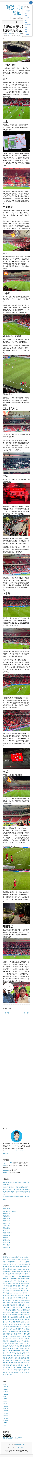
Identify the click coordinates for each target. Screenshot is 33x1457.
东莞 (23, 1360)
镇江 (4, 1312)
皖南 (24, 1266)
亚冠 (4, 1317)
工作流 (19, 1370)
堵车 (11, 1360)
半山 (11, 1317)
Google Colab (13, 1278)
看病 (23, 1329)
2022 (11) (5, 1394)
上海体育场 (6, 1305)
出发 (26, 15)
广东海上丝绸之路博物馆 (13, 1350)
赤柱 (18, 1346)
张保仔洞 (7, 1324)
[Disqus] (16, 1041)
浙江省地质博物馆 (24, 1300)
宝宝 (25, 1288)
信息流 (18, 1307)
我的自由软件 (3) (7, 1233)
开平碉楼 (15, 1360)
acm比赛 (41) (6, 1225)
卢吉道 (22, 1343)
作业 (25, 1324)
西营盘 (28, 1329)
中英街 (24, 1334)
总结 (16, 1295)
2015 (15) (5, 1403)
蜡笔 (26, 1326)
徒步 (13, 1264)
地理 (18, 1278)
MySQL (27, 1305)
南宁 (10, 1353)
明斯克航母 (13, 1336)
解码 (11, 1365)
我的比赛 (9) (6, 1235)
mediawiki (19, 1269)
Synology (5, 1276)
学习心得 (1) (6, 1245)
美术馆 (10, 1283)
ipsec (19, 1319)
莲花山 (17, 1348)
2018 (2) (5, 1396)
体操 (22, 1362)
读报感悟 (20, 1314)
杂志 (11, 1329)
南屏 (17, 1266)
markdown (12, 1259)
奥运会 (19, 1310)
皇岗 (15, 1334)
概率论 (23, 1290)
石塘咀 (22, 1346)
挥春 (7, 1360)
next (9, 1295)
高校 (23, 1298)
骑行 (26, 1264)
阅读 (7, 1286)
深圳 (22, 1288)
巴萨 (13, 1343)
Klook (9, 1348)
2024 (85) (5, 1389)
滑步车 (22, 1326)
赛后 (26, 32)
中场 (26, 27)
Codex (25, 1372)
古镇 (9, 1264)
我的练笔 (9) (6, 1216)
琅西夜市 (13, 1355)
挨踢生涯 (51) (6, 1228)
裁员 (11, 1290)
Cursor (5, 1370)
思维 (27, 1290)
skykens (5, 1172)
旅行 (7, 1288)
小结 (19, 1295)
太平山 (17, 1343)
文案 (4, 1336)
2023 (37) (5, 1391)
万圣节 (19, 1329)
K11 (14, 1346)
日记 (23, 1274)
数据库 (23, 1302)
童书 (19, 1365)
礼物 (15, 1362)
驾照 (12, 1312)
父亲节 (15, 1365)
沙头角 (19, 1334)
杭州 (4, 1293)
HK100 (26, 1271)
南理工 (24, 1259)
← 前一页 (6, 1013)
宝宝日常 (16, 1317)
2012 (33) (5, 1411)
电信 (20, 1276)
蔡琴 (4, 1302)
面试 (19, 1288)
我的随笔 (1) (6, 1247)
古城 (18, 1353)
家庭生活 (10, 1367)
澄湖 (14, 1266)
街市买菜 (8, 1314)
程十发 (18, 1290)
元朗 (22, 1336)
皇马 (9, 1343)
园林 (6, 1266)
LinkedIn (5, 1153)
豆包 (12, 1302)
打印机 (5, 1367)
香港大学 (5, 1346)
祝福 (26, 1295)
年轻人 (18, 1281)
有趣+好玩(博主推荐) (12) (10, 1211)
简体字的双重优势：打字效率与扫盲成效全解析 (16, 1189)
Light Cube (6, 1170)
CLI (25, 1365)
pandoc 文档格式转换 (15, 1257)
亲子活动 (27, 1336)
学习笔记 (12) (6, 1230)
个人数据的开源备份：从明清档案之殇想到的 (15, 1187)
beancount (15, 1338)
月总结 (27, 1262)
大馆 (18, 1341)
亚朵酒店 (23, 1358)
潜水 (17, 1283)
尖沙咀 (11, 1346)
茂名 (23, 1355)
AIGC (24, 1276)
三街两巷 (22, 1353)
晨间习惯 (24, 1319)
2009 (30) (5, 1418)
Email (17, 1151)
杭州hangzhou (7, 1271)
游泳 (4, 1288)
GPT (22, 1307)
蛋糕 (12, 1362)
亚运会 (26, 1286)
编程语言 (5, 1257)
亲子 (4, 1358)
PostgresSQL (7, 1307)
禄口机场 (23, 1312)
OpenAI (27, 1278)
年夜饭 (14, 1353)
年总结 (10, 1266)
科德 (11, 1305)
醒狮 (27, 1353)
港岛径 (5, 1348)
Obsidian (10, 1370)
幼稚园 (24, 1331)
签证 (11, 1288)
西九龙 (8, 1362)
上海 (16, 33)
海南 (7, 1259)
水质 (8, 1317)
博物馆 (23, 1278)
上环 (25, 1338)
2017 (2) (5, 1399)
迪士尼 (15, 1329)
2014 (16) (5, 1406)
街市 (12, 1324)
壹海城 (19, 1336)
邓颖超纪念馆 (6, 1355)
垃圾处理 (14, 1314)
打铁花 (19, 1355)
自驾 (20, 1264)
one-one (5, 1264)
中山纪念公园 (12, 1341)
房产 (14, 1290)
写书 (25, 1307)
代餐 (22, 1305)
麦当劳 (18, 1322)
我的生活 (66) (6, 1218)
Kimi (15, 1302)
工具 (22, 1365)
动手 (14, 1281)
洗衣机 (15, 1286)
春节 (13, 1348)
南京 (16, 1274)
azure (14, 1269)
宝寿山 (17, 1300)
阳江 (26, 1348)
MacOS (5, 1283)
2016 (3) (5, 1401)
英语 (6, 1343)
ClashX (7, 1375)
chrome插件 (25, 1257)
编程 (4, 1300)
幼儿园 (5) (5, 1237)
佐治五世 (23, 1322)
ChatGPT (6, 1281)
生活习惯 (22, 1317)
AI (19, 1338)
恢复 (28, 1365)
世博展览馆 (22, 1283)
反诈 (20, 1331)
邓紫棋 (27, 1302)
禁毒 (16, 1331)
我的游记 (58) (6, 1213)
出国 (4, 1286)
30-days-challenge (18, 1262)
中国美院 (18, 1298)
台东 (6, 1274)
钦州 (22, 1350)
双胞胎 (15, 1288)
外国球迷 (27, 34)
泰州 (7, 1269)
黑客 (19, 1302)
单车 (4, 1259)
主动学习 (18, 1259)
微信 (9, 1274)
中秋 (25, 1314)
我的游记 (8, 33)
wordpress (26, 1269)
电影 (19, 1286)
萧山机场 (8, 1310)
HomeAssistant (9, 1319)
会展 (25, 1341)
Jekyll (17, 1448)
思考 (11, 1286)
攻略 (13, 1274)
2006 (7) (5, 1425)
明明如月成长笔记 (16, 10)
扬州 (28, 1310)
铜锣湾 (5, 1331)
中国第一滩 (16, 1358)
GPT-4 (25, 1293)
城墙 (7, 1298)
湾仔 (22, 1338)
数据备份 (16, 1372)
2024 (12, 1295)
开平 (28, 1358)
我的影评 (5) (6, 1221)
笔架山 (22, 1348)
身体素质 (24, 1310)
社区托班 (20, 1324)
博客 (19, 1362)
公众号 (5, 1262)
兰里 (14, 1298)
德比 (27, 1298)
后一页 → (27, 1013)
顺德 (20, 1360)
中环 (22, 1341)
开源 (21, 1372)
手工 (28, 1314)
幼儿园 (7, 1290)
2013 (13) (5, 1408)
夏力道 (26, 1343)
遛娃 (11, 1298)
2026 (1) (5, 1384)
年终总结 (10, 1262)
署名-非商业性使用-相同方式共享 (12, 1438)
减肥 (19, 1305)
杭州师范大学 (10, 1300)
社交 (26, 1317)
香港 (18, 1271)
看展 (13, 1283)
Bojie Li (5, 1165)
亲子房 (26, 1350)
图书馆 (13, 1322)
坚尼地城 (27, 1346)
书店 (25, 1362)
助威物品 (27, 18)
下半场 (26, 29)
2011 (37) (5, 1413)
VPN (11, 1375)
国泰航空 (17, 1312)
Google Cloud (26, 1367)
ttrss (11, 1293)
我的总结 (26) (6, 1223)
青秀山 (27, 1355)
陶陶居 (17, 1326)
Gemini (19, 1367)
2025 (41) (5, 1387)
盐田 (12, 1334)
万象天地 (12, 1326)
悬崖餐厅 (5, 1353)
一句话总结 (27, 11)
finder (13, 1276)
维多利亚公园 (7, 1338)
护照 (27, 1283)
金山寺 (9, 1312)
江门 (4, 1360)
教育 (12, 1372)
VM (21, 1293)
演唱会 (8, 1302)
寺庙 (7, 1293)
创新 (11, 1281)
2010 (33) (5, 1415)
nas (17, 1276)
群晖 (26, 1274)
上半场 (26, 22)
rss (14, 1293)
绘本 (7, 1329)
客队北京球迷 (28, 25)
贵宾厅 (14, 1310)
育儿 (15, 1367)
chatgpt (27, 1281)
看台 (26, 20)
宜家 (8, 1331)
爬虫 (22, 1281)
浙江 (16, 1264)
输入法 (8, 1372)
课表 (28, 1259)
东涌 (15, 1324)
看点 (26, 13)
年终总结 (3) (6, 1242)
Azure (17, 1293)
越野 (22, 1271)
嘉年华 (15, 1305)
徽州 (21, 1266)
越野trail (14, 1271)
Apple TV (7, 1322)
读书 (19, 1274)
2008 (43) (5, 1420)
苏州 (23, 1264)
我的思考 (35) (6, 1209)
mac (10, 1276)
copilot (5, 1295)
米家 (16, 1319)
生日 (23, 1295)
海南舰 (8, 1334)
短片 (7, 1336)
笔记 (15, 1370)
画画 (7, 1365)
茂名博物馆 (9, 1358)
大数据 (13, 1307)
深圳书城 (24, 1370)
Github (22, 1151)
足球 (19, 33)
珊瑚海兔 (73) (6, 1240)
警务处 (13, 1331)
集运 (7, 1326)
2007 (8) (5, 1423)
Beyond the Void (7, 1163)
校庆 (28, 1334)
